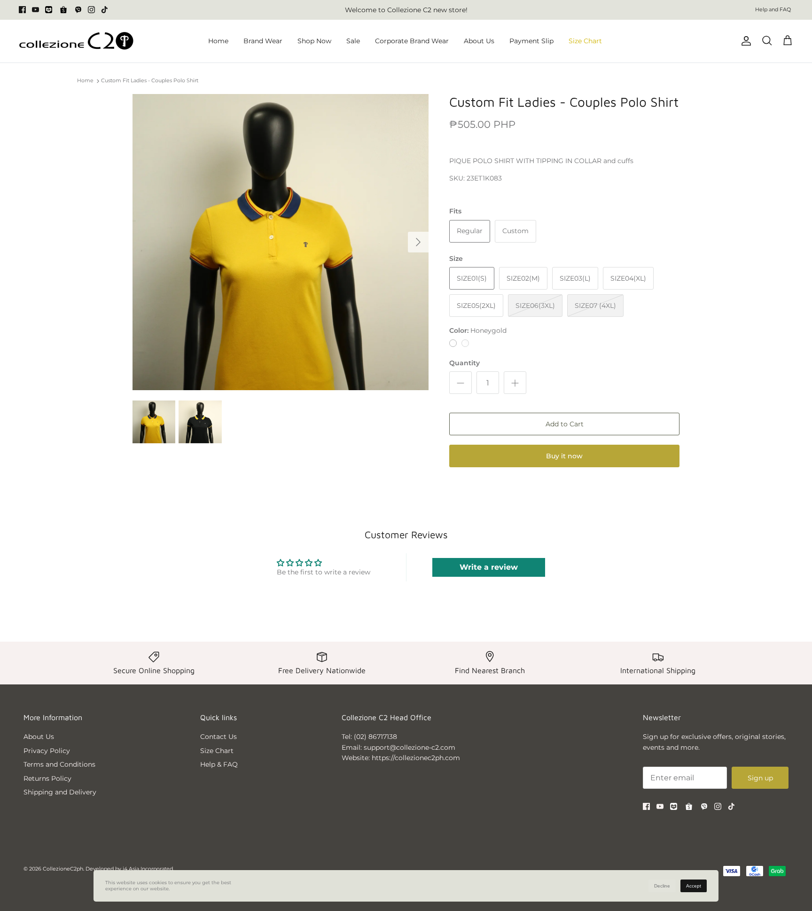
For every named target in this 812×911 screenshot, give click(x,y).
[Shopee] (63, 10)
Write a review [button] (489, 567)
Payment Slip (531, 41)
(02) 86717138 (375, 736)
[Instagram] (91, 9)
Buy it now (564, 456)
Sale (353, 41)
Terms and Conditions (59, 764)
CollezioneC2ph (63, 868)
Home (218, 41)
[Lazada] (48, 9)
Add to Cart (565, 424)
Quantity (464, 363)
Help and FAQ (773, 9)
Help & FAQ (219, 764)
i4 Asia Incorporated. (148, 868)
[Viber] (78, 9)
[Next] (418, 242)
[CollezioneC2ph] (76, 41)
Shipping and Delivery (59, 792)
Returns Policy (47, 778)
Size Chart (585, 41)
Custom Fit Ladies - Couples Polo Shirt (149, 81)
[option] (281, 242)
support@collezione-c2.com (409, 747)
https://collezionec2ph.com (416, 758)
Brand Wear (262, 41)
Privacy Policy (46, 750)
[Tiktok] (104, 9)
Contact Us (218, 736)
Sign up (760, 778)
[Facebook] (22, 9)
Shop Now (314, 41)
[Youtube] (35, 9)
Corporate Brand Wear (412, 41)
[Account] (744, 41)
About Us (479, 41)
